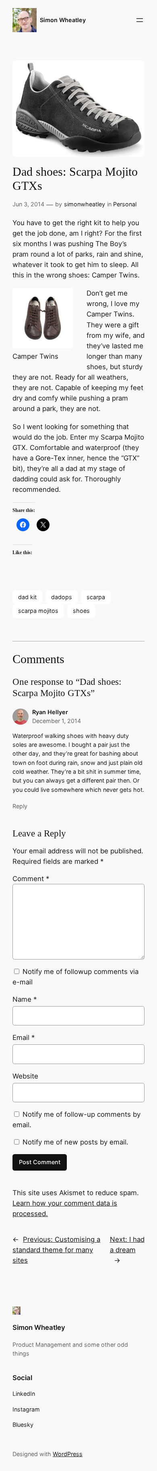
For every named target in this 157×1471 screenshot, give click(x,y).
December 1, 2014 (56, 720)
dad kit (27, 597)
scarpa (96, 597)
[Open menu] (140, 20)
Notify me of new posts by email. (75, 1142)
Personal (124, 204)
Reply (19, 806)
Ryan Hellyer (50, 712)
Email (23, 1037)
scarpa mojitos (38, 610)
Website (25, 1076)
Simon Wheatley (63, 19)
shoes (81, 610)
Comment (30, 879)
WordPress (68, 1453)
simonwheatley (84, 204)
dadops (61, 597)
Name (24, 999)
